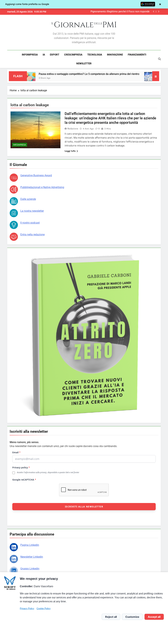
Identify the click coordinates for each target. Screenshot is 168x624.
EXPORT (54, 54)
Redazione (72, 128)
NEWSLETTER (84, 63)
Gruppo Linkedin (29, 568)
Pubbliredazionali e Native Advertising (42, 187)
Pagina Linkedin (29, 545)
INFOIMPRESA (30, 54)
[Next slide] (158, 11)
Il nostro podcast (30, 222)
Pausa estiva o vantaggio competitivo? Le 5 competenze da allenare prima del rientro (74, 74)
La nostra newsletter (32, 210)
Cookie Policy (44, 608)
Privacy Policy (27, 608)
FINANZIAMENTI (137, 54)
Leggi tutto (70, 151)
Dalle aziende (28, 199)
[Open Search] (159, 59)
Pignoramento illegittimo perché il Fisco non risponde (120, 11)
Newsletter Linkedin (31, 556)
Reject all (111, 616)
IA (44, 54)
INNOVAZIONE (115, 54)
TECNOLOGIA (94, 54)
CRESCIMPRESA (73, 54)
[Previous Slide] (153, 11)
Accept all (154, 616)
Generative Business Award (36, 175)
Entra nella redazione (32, 234)
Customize (132, 616)
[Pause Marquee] (155, 76)
